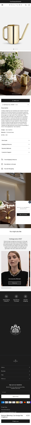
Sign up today (23, 214)
